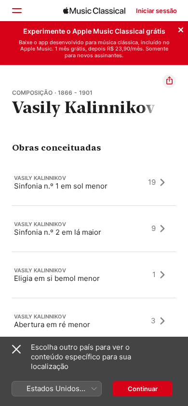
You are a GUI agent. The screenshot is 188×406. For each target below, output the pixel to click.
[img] (94, 10)
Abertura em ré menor (52, 324)
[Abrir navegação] (16, 10)
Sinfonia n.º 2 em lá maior (57, 231)
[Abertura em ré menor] (94, 321)
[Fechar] (181, 28)
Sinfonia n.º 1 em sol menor (60, 185)
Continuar (143, 389)
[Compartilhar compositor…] (169, 81)
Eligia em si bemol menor (57, 277)
